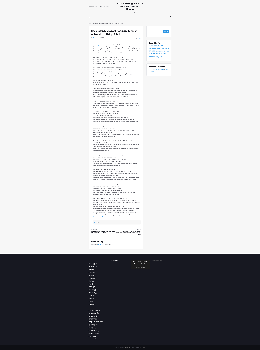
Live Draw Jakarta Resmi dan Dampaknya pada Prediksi (156, 46)
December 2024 (93, 272)
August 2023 (92, 295)
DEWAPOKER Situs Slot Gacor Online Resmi (157, 260)
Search (150, 28)
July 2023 (91, 297)
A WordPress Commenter (157, 69)
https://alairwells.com (100, 217)
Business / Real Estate (94, 310)
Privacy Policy (144, 263)
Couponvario (128, 347)
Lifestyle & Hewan (93, 325)
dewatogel (96, 45)
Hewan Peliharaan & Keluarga (96, 321)
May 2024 (91, 283)
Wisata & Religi (92, 338)
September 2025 (93, 266)
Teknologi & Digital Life (94, 332)
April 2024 (91, 284)
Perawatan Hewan (106, 9)
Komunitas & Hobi (104, 6)
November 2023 (92, 291)
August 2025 (92, 268)
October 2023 (92, 292)
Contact (139, 261)
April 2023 (91, 301)
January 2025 (92, 271)
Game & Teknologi (93, 312)
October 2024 (92, 275)
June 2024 (91, 281)
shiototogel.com (114, 260)
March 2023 (91, 303)
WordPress (142, 347)
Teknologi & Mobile (93, 335)
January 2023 (92, 304)
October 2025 (92, 265)
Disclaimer (136, 263)
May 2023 (91, 300)
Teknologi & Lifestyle (94, 333)
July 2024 (91, 280)
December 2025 (93, 263)
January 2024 (92, 287)
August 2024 (92, 278)
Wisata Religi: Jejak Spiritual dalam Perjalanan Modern (157, 53)
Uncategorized (92, 336)
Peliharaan (91, 327)
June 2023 (91, 298)
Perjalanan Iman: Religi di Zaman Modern (159, 51)
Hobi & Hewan (92, 322)
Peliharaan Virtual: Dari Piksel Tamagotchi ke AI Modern (156, 56)
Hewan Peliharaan (93, 319)
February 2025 (92, 269)
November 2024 (92, 274)
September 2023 (93, 294)
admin (94, 37)
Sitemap (145, 261)
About (134, 261)
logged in (100, 244)
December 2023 (92, 289)
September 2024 (93, 277)
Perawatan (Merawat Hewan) (96, 329)
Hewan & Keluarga (93, 315)
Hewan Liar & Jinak (93, 6)
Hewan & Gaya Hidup (94, 313)
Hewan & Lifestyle (93, 316)
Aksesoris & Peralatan (94, 9)
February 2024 (92, 286)
